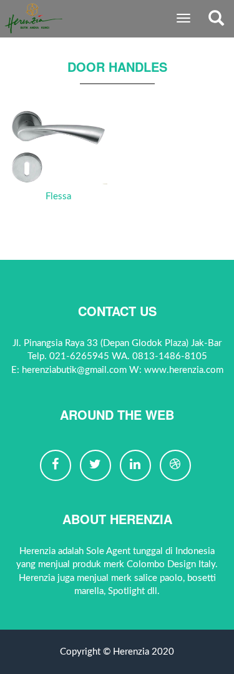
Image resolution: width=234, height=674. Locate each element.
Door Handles (117, 66)
